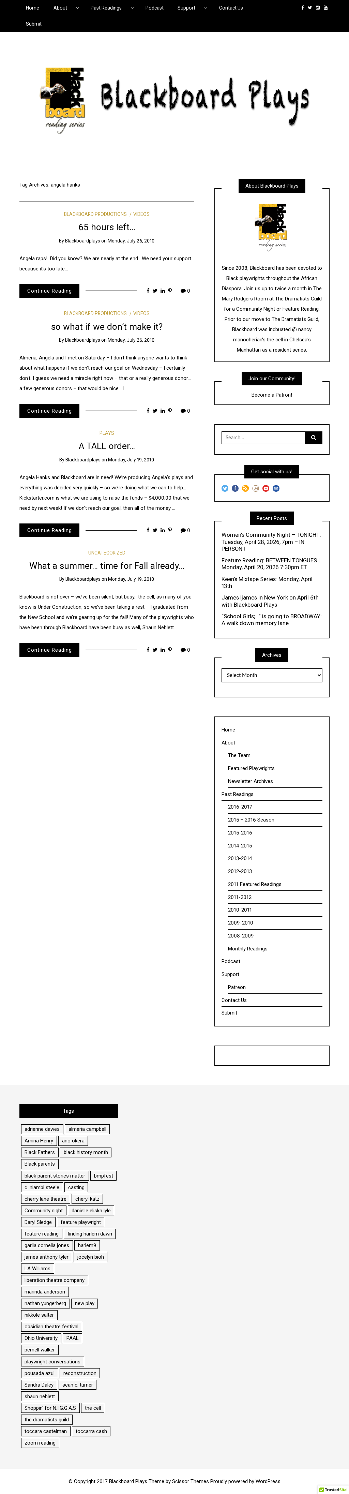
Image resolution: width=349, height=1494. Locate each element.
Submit (34, 24)
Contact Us (231, 8)
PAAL (72, 1338)
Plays (107, 433)
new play (84, 1303)
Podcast (155, 8)
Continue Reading (49, 291)
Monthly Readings (248, 949)
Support (186, 8)
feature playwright (81, 1222)
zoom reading (40, 1443)
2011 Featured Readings (255, 884)
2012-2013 (240, 871)
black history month (86, 1152)
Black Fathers (40, 1152)
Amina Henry (39, 1141)
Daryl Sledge (38, 1222)
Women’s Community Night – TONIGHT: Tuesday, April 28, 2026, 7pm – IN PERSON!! (271, 541)
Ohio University (41, 1338)
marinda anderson (45, 1292)
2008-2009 (241, 936)
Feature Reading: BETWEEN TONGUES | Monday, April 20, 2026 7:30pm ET (271, 564)
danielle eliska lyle (91, 1211)
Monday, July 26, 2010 (131, 240)
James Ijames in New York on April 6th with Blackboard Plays (270, 601)
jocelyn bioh (90, 1257)
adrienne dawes (42, 1129)
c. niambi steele (42, 1187)
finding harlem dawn (89, 1234)
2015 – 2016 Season (251, 820)
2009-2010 (240, 923)
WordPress (268, 1481)
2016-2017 (240, 807)
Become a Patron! (272, 395)
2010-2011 (240, 910)
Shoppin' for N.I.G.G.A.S (50, 1408)
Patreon (237, 987)
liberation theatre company (55, 1280)
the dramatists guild (47, 1420)
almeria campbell (87, 1129)
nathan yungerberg (45, 1303)
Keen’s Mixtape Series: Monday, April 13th (267, 582)
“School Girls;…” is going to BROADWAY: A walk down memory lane (272, 619)
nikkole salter (39, 1315)
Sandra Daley (39, 1385)
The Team (239, 755)
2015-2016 (240, 833)
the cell (93, 1408)
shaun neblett (40, 1396)
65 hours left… (106, 227)
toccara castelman (46, 1431)
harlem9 (87, 1245)
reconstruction (79, 1373)
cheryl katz (87, 1199)
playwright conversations (52, 1362)
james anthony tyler (47, 1257)
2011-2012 (240, 897)
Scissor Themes (190, 1481)
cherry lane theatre (45, 1199)
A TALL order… (107, 446)
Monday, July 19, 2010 (131, 459)
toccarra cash (91, 1431)
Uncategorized (106, 553)
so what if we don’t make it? (107, 327)
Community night (44, 1211)
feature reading (42, 1234)
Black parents (40, 1164)
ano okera (73, 1141)
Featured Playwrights (251, 768)
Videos (141, 214)
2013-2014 (240, 858)
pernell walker (40, 1350)
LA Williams (37, 1269)
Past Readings (106, 8)
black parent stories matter (55, 1176)
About (60, 8)
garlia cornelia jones (47, 1245)
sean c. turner (77, 1385)
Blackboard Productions (95, 214)
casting (76, 1187)
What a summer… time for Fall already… (106, 566)
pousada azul (40, 1373)
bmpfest (103, 1176)
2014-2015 (240, 846)
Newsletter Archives (250, 781)
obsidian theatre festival (51, 1326)
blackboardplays (82, 240)
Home (32, 8)
